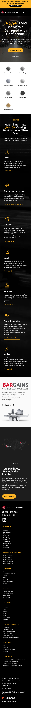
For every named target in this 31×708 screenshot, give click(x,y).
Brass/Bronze (7, 543)
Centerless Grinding (8, 593)
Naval (4, 577)
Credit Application (8, 635)
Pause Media (15, 56)
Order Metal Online (8, 629)
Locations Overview (8, 606)
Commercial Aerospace (9, 574)
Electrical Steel (7, 536)
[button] (2, 445)
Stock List (5, 545)
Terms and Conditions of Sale (11, 681)
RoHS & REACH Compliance (10, 661)
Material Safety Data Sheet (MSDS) (12, 665)
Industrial (5, 579)
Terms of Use (6, 686)
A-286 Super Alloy (7, 556)
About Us (5, 647)
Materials (5, 530)
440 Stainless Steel (8, 563)
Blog (4, 645)
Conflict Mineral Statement (10, 663)
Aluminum (6, 540)
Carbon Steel (6, 541)
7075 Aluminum (7, 559)
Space (4, 572)
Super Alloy (6, 534)
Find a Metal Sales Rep (9, 631)
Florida (5, 611)
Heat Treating (6, 595)
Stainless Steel (7, 532)
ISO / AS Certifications (9, 649)
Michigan (5, 619)
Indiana (5, 613)
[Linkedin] (4, 520)
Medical (5, 583)
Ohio (4, 609)
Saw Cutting (6, 597)
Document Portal (7, 633)
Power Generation (8, 581)
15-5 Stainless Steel (8, 561)
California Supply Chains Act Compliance (14, 660)
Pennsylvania (6, 617)
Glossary (5, 651)
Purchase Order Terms (9, 683)
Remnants (6, 547)
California (5, 608)
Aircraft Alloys (7, 538)
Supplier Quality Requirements (11, 678)
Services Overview (8, 592)
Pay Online (6, 627)
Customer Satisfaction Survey (11, 637)
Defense (5, 575)
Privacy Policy (6, 688)
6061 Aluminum (7, 557)
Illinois (4, 615)
